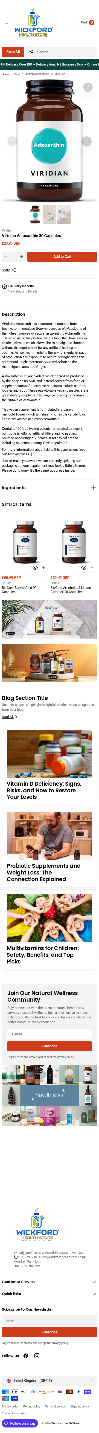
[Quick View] (35, 567)
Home (5, 74)
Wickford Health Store (65, 1423)
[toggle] (93, 314)
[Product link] (25, 553)
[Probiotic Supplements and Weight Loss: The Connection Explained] (49, 847)
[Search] (30, 52)
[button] (7, 22)
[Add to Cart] (43, 567)
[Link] (49, 619)
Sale (17, 74)
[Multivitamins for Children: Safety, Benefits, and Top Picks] (49, 930)
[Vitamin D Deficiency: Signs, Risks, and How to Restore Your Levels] (49, 765)
